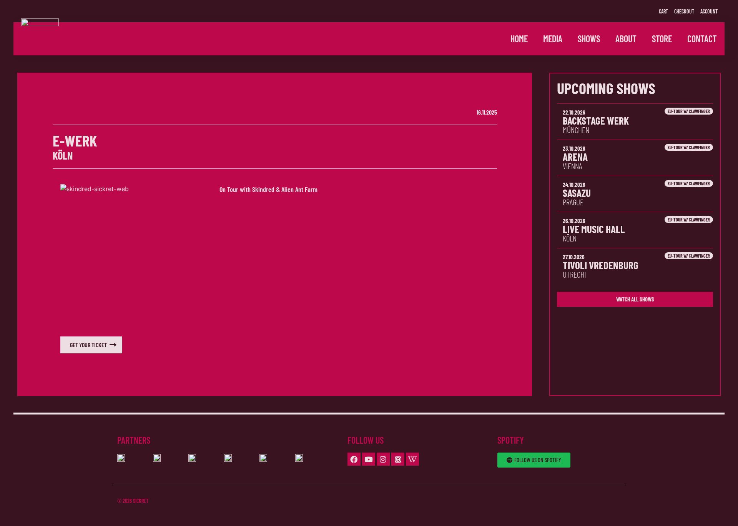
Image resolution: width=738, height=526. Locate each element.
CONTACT (702, 38)
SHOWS (589, 38)
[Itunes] (397, 459)
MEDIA (552, 38)
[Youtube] (368, 459)
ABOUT (626, 38)
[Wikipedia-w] (412, 459)
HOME (519, 38)
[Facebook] (354, 459)
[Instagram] (383, 459)
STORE (662, 38)
